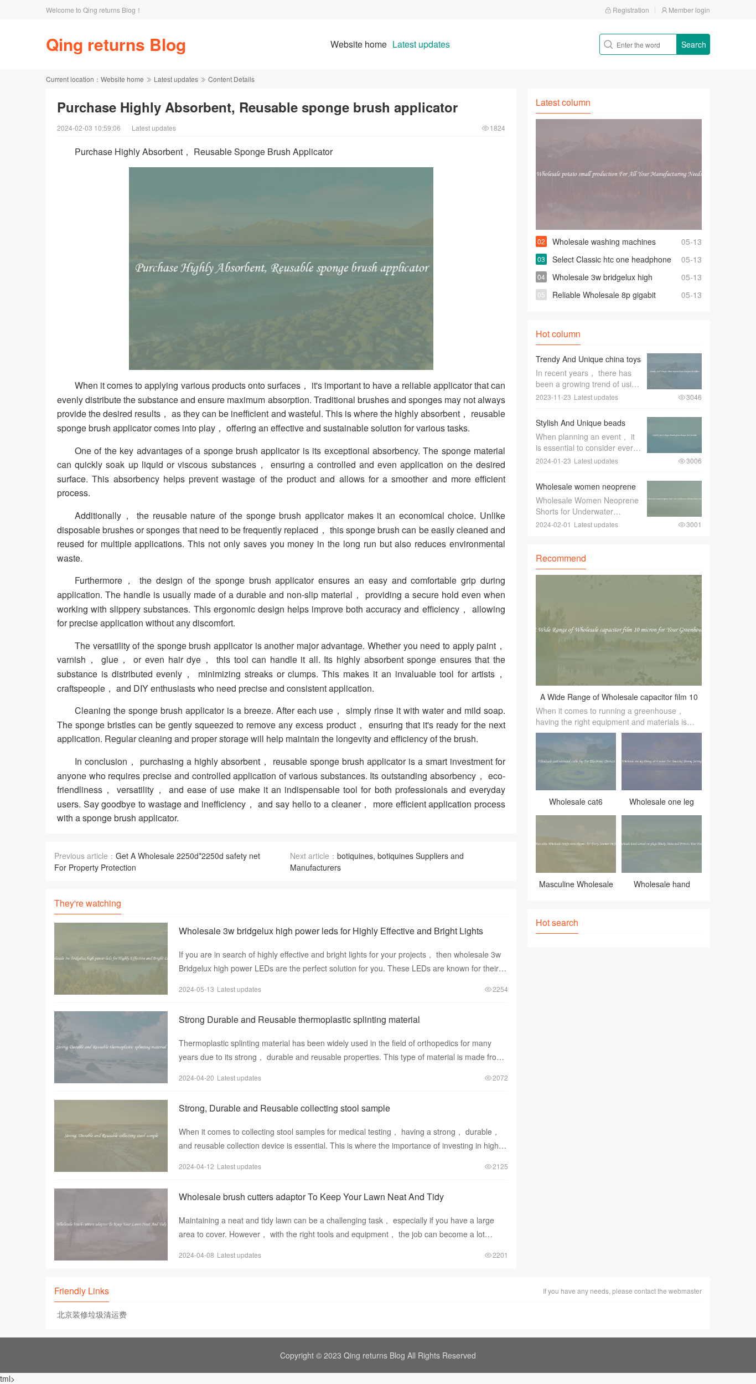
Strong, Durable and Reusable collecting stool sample (284, 1108)
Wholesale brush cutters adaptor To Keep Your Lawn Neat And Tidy (311, 1196)
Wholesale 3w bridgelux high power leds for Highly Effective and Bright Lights (331, 930)
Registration (631, 9)
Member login (689, 9)
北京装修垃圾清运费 (92, 1314)
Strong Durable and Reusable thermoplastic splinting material (299, 1019)
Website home (358, 44)
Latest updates (421, 44)
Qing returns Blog (116, 44)
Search (693, 44)
